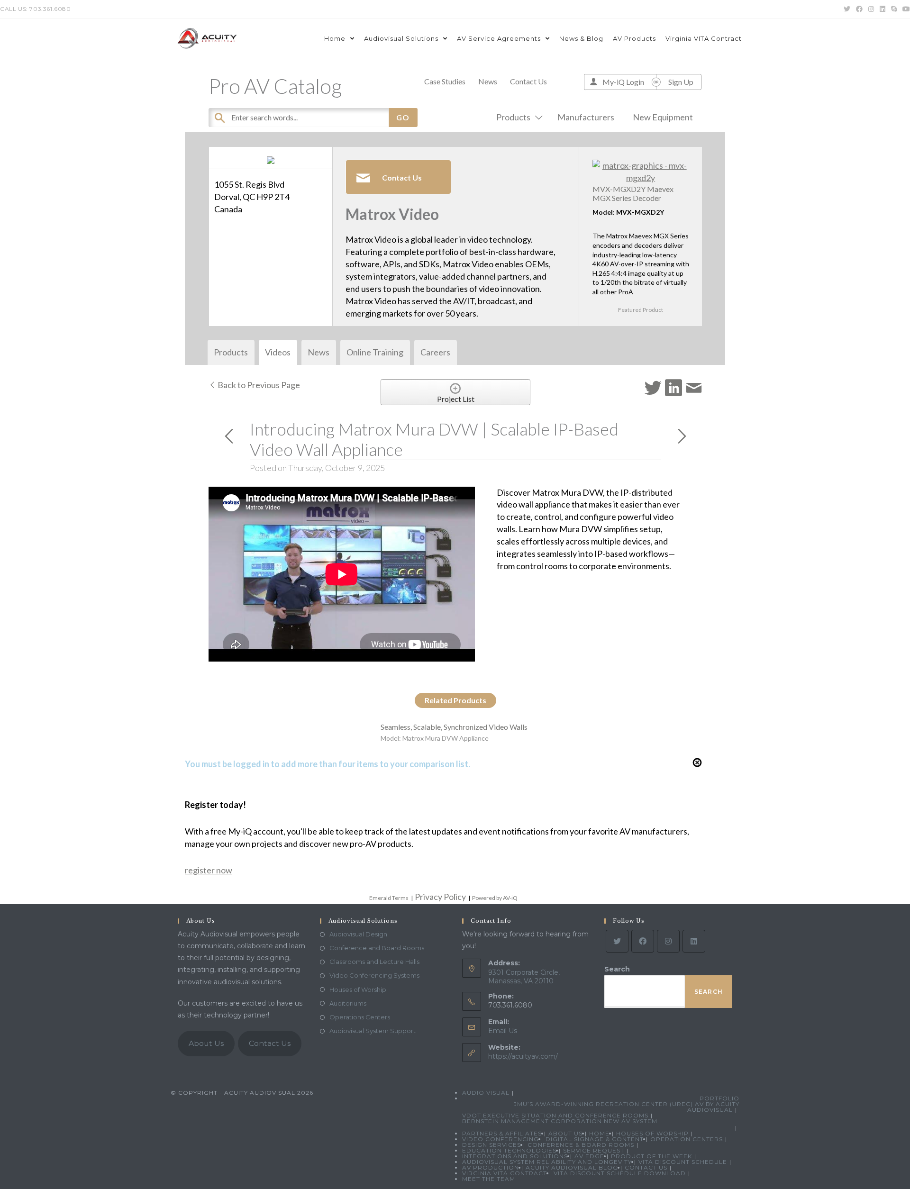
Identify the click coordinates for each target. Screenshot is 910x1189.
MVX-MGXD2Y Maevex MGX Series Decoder (632, 193)
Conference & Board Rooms (581, 1144)
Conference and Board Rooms (376, 948)
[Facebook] (642, 941)
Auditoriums (347, 1003)
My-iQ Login (623, 81)
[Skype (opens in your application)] (894, 9)
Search (617, 969)
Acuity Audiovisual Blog (572, 1167)
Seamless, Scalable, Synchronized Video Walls (454, 726)
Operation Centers (686, 1139)
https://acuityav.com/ (523, 1056)
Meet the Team (488, 1178)
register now (208, 870)
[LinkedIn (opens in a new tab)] (882, 9)
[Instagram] (668, 941)
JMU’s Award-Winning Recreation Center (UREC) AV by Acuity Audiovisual (626, 1106)
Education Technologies (509, 1150)
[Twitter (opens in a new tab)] (847, 9)
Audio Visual (486, 1092)
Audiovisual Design (358, 934)
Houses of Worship (357, 989)
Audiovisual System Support (372, 1031)
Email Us (502, 1030)
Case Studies (444, 81)
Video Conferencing (500, 1139)
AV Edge (589, 1156)
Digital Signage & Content (595, 1139)
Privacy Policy (440, 896)
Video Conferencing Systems (374, 975)
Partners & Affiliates (502, 1133)
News (487, 81)
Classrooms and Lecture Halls (374, 961)
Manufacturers (585, 117)
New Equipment (663, 117)
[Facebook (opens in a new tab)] (859, 9)
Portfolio (719, 1098)
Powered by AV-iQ (495, 897)
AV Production (490, 1167)
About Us (206, 1043)
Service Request (593, 1150)
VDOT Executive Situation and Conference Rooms (555, 1115)
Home (599, 1133)
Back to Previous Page (258, 385)
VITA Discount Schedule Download (620, 1173)
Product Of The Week (651, 1156)
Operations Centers (359, 1017)
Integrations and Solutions (515, 1156)
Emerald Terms (389, 897)
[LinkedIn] (693, 941)
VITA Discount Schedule (682, 1161)
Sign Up (680, 81)
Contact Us (528, 81)
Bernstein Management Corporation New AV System (559, 1121)
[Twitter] (617, 941)
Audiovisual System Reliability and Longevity (547, 1161)
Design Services (491, 1144)
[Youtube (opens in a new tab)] (905, 9)
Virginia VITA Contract (504, 1173)
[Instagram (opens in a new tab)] (871, 9)
